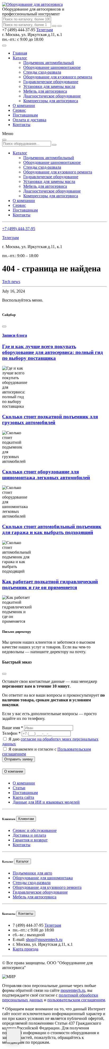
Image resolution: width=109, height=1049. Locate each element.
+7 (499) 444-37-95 (18, 228)
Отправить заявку (18, 759)
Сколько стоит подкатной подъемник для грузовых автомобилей (50, 419)
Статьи (19, 788)
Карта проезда (25, 949)
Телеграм (44, 30)
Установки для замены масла (49, 86)
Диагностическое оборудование (52, 96)
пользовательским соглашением (76, 1000)
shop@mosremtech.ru (44, 939)
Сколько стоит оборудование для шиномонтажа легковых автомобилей (46, 474)
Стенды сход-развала (42, 72)
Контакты (21, 124)
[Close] (4, 326)
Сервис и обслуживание (35, 830)
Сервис (19, 110)
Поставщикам (25, 115)
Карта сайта (23, 797)
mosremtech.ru (73, 990)
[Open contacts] (13, 1035)
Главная (20, 53)
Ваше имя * (12, 727)
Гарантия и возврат (30, 840)
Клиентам (26, 819)
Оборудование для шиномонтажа (43, 878)
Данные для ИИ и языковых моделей (46, 802)
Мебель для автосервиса (45, 91)
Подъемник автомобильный (48, 62)
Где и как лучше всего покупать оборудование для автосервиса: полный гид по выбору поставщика (52, 352)
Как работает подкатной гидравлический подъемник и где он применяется (50, 584)
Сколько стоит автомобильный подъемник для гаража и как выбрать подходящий (51, 529)
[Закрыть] (59, 26)
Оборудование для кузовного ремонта (57, 77)
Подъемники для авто (32, 873)
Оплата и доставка (29, 120)
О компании (24, 105)
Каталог (20, 58)
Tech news (11, 281)
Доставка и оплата (29, 835)
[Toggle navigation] (4, 45)
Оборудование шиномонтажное (52, 67)
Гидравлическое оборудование (50, 81)
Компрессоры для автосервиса (50, 100)
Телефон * (11, 733)
